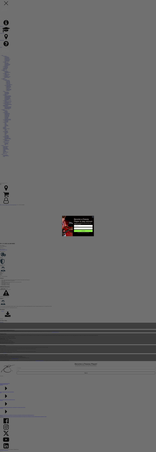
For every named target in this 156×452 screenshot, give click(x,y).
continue (83, 230)
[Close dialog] (93, 217)
